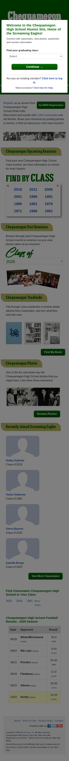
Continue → (34, 66)
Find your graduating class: (23, 50)
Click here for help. (43, 88)
